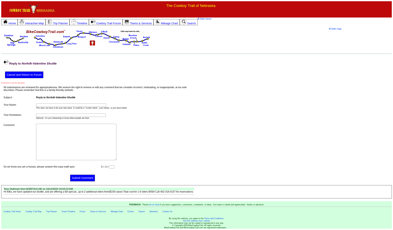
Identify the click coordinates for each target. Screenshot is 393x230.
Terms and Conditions (214, 218)
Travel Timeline (68, 211)
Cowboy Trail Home (12, 211)
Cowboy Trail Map (33, 211)
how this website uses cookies (196, 221)
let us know (154, 204)
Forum (82, 211)
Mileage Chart (117, 211)
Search (141, 211)
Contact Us (167, 211)
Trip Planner (51, 211)
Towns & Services (98, 211)
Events (131, 211)
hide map (335, 28)
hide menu (204, 19)
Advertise (153, 211)
